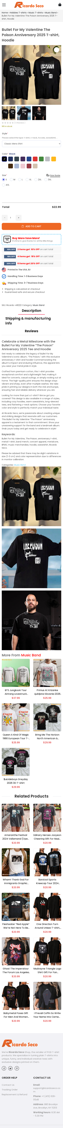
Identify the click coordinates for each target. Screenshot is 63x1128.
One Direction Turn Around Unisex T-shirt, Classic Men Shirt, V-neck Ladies (47, 926)
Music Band (51, 12)
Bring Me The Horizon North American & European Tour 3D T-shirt (47, 736)
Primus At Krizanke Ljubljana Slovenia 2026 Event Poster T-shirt (47, 692)
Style (5, 133)
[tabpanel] (31, 495)
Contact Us (8, 1084)
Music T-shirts (36, 12)
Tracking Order (10, 1089)
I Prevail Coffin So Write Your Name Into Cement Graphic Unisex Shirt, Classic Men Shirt (47, 1015)
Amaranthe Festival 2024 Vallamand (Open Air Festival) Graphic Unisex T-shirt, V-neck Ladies (15, 837)
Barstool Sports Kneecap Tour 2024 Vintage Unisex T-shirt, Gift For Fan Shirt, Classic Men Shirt (47, 881)
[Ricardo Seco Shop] (29, 4)
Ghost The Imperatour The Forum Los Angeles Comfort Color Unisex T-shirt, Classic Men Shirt (15, 970)
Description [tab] (31, 310)
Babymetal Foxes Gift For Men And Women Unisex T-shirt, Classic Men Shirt (15, 1015)
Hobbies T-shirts (18, 12)
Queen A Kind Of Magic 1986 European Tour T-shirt (16, 736)
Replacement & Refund (14, 1094)
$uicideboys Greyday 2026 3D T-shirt (16, 781)
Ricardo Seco (16, 1052)
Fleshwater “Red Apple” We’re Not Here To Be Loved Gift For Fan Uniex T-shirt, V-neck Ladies (16, 926)
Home (5, 12)
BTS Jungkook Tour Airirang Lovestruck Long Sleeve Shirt (16, 692)
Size (4, 175)
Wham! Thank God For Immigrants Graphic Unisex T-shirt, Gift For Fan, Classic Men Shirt (16, 881)
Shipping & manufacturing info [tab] (28, 321)
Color (8, 153)
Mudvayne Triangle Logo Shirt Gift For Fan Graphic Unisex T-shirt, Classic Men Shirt (47, 970)
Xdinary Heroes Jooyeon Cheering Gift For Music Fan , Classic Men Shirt (47, 837)
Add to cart (32, 226)
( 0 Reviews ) (19, 123)
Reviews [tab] (31, 331)
